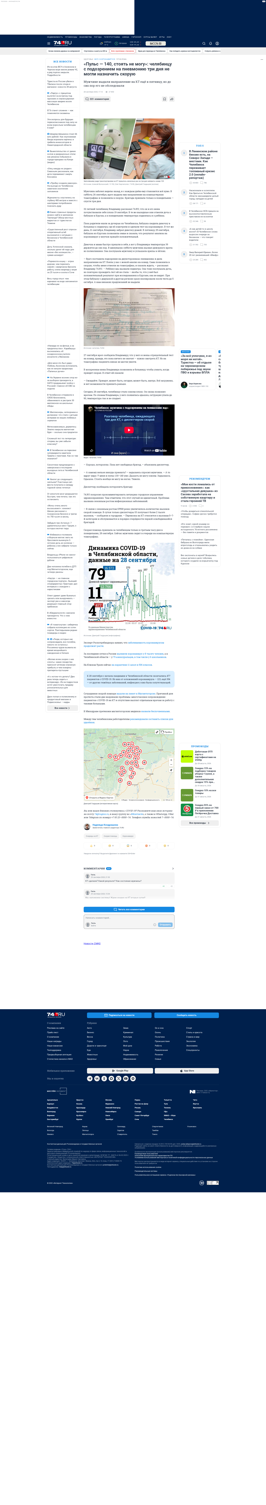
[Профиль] (217, 43)
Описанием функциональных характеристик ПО (153, 1156)
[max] (111, 1078)
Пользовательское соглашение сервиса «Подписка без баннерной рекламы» (165, 1175)
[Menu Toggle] (48, 43)
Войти (93, 926)
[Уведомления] (210, 43)
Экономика (191, 1045)
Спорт (189, 1028)
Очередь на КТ (92, 836)
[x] (118, 1078)
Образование (129, 1059)
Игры (162, 37)
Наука (126, 1050)
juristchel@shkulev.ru (110, 1165)
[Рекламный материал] (156, 43)
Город (90, 1041)
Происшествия (162, 1041)
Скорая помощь (110, 836)
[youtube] (126, 1078)
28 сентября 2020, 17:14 (93, 92)
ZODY (169, 37)
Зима (125, 1028)
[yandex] (133, 1078)
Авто (89, 1028)
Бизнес (90, 1032)
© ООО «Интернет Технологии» (60, 1183)
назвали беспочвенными (155, 711)
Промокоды (71, 37)
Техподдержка (54, 1050)
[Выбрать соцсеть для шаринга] (172, 99)
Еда (89, 1050)
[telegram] (90, 1078)
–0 (171, 886)
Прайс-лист (52, 1032)
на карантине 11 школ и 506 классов (132, 664)
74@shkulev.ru (76, 1163)
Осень (158, 1032)
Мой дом (127, 1045)
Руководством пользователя (146, 1154)
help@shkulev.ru (65, 1167)
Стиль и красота (194, 1032)
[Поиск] (204, 43)
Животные (92, 1054)
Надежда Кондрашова (105, 824)
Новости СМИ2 (92, 943)
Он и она (159, 1028)
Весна (90, 1037)
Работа (158, 1045)
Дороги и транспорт (97, 1045)
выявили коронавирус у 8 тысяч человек (140, 653)
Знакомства (85, 37)
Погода (98, 37)
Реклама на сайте (55, 1028)
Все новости (62, 61)
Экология (191, 1041)
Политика (160, 1037)
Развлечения (161, 1050)
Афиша (125, 37)
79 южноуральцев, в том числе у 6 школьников (139, 657)
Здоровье (92, 1059)
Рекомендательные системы (146, 1171)
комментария (99, 99)
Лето (125, 1041)
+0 (163, 886)
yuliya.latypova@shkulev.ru (191, 1144)
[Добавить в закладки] (164, 99)
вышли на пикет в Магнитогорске (136, 693)
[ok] (104, 1078)
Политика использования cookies (148, 1167)
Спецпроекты (193, 1050)
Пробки (121, 43)
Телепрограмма (112, 37)
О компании (53, 1037)
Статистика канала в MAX (60, 1059)
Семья (158, 1059)
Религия (159, 1054)
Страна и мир (192, 1037)
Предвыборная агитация (59, 1054)
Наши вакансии (55, 1045)
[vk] (97, 1078)
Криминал (128, 1032)
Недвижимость (55, 37)
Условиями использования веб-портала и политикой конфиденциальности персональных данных (174, 1158)
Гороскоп (136, 37)
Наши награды (54, 1041)
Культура (127, 1037)
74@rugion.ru (101, 814)
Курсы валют (150, 37)
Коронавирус (128, 836)
